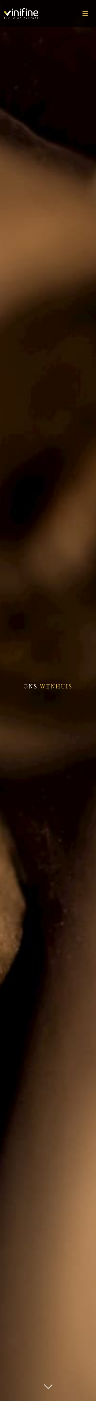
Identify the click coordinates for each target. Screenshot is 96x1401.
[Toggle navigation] (85, 13)
